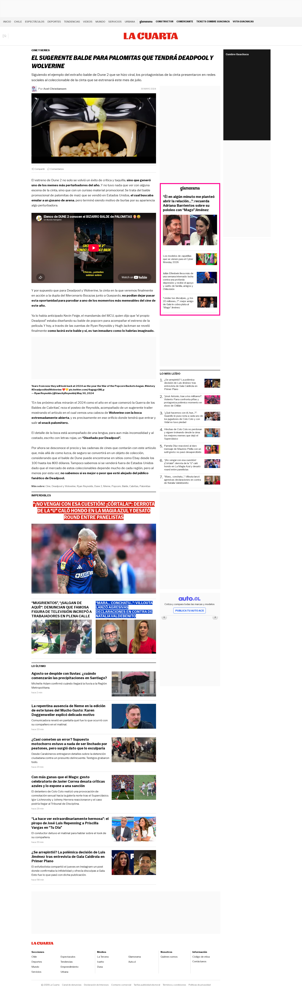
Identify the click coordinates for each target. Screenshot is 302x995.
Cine (48, 486)
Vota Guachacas (243, 21)
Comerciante (184, 21)
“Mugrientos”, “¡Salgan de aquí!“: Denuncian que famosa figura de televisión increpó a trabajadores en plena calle (61, 609)
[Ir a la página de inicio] (151, 36)
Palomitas (145, 486)
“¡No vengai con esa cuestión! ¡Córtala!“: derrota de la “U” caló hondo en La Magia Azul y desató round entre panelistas (182, 465)
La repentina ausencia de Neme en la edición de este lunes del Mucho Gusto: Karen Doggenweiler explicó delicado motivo (68, 710)
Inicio (7, 21)
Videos (87, 21)
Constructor (164, 21)
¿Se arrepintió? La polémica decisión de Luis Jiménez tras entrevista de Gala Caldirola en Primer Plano (68, 856)
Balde (125, 486)
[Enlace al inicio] (190, 189)
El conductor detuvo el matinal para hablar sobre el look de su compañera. (68, 835)
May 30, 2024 (85, 393)
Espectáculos (34, 21)
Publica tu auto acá (189, 610)
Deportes (54, 21)
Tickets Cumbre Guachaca (213, 21)
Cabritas (133, 486)
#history (150, 386)
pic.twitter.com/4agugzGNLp (86, 389)
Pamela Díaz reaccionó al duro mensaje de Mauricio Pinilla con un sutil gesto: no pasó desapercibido (182, 449)
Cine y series (40, 50)
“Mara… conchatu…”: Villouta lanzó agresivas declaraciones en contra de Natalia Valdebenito (182, 480)
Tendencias (72, 21)
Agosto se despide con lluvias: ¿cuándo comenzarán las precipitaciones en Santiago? (69, 675)
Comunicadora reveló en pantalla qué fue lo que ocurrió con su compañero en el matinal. (69, 722)
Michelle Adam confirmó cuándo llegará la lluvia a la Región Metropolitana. (69, 685)
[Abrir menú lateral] (5, 36)
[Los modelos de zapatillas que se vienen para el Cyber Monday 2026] (206, 259)
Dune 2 (98, 486)
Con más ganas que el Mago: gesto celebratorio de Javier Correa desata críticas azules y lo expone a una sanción (68, 781)
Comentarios (57, 169)
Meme (106, 486)
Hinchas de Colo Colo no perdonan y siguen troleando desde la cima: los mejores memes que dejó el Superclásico (183, 434)
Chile (18, 21)
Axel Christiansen (54, 89)
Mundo (100, 21)
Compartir (39, 169)
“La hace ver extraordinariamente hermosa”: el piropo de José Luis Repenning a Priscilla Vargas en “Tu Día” (70, 823)
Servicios (115, 21)
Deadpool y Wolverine (64, 486)
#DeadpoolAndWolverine (46, 389)
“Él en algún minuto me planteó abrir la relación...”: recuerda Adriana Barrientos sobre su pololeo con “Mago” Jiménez (189, 203)
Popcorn (116, 486)
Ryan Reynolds (85, 486)
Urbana (130, 21)
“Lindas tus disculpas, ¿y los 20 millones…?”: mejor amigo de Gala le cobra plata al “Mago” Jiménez (178, 303)
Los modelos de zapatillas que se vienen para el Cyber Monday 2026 (178, 259)
